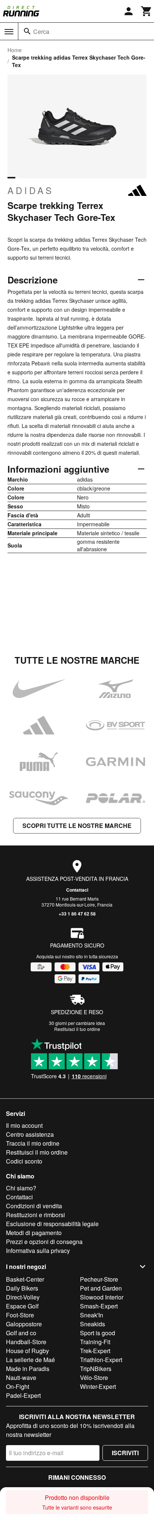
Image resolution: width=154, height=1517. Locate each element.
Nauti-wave (21, 1377)
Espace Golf (22, 1306)
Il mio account (24, 1125)
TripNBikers (95, 1368)
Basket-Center (25, 1279)
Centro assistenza (30, 1134)
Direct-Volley (23, 1297)
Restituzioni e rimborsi (35, 1214)
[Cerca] (27, 31)
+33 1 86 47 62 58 (77, 913)
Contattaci (77, 890)
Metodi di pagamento (34, 1232)
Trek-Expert (95, 1350)
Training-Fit (95, 1341)
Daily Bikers (22, 1288)
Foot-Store (20, 1315)
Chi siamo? (21, 1188)
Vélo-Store (94, 1377)
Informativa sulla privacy (38, 1250)
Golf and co (21, 1333)
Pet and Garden (101, 1288)
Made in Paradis (27, 1368)
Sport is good (97, 1333)
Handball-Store (26, 1341)
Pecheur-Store (99, 1279)
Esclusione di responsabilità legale (52, 1223)
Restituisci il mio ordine (37, 1152)
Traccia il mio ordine (32, 1143)
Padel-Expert (23, 1395)
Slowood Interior (101, 1297)
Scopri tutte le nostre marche (77, 825)
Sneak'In (91, 1315)
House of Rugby (27, 1350)
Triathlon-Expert (101, 1359)
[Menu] (9, 32)
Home (14, 50)
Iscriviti (125, 1452)
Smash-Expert (99, 1306)
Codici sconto (24, 1161)
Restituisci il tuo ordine (77, 1029)
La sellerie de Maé (30, 1359)
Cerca (41, 31)
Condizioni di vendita (34, 1206)
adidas (30, 190)
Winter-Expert (98, 1386)
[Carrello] (147, 11)
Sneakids (92, 1324)
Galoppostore (24, 1324)
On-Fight (17, 1386)
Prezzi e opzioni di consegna (44, 1241)
